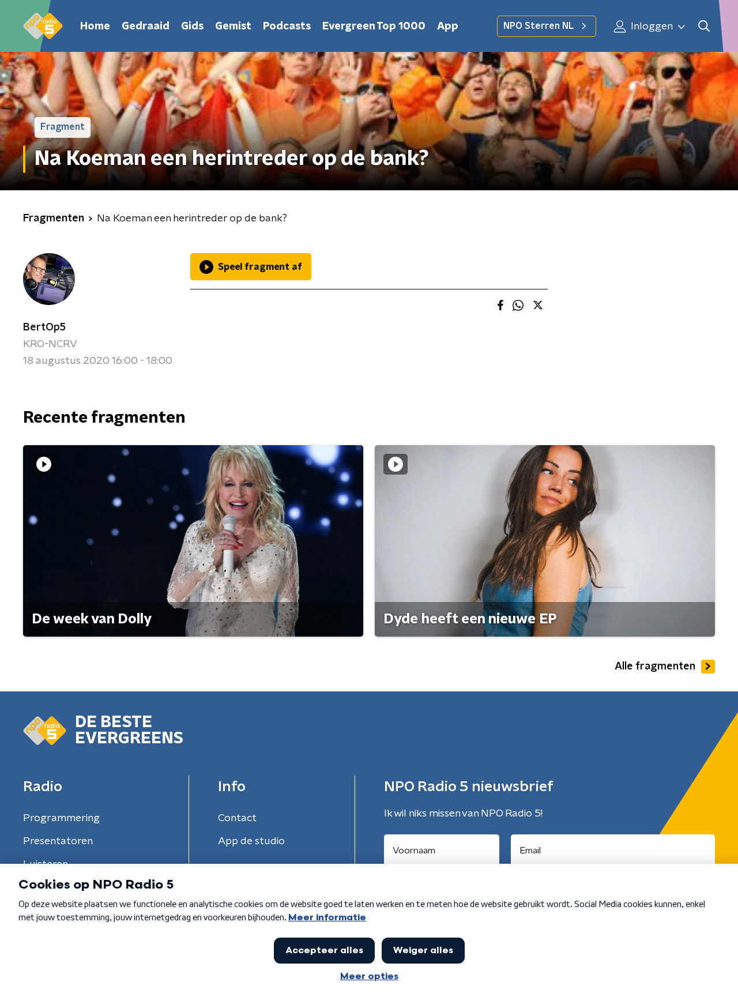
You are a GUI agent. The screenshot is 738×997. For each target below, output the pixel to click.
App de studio (251, 841)
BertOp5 (44, 327)
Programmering (61, 818)
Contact (237, 818)
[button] (703, 26)
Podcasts (287, 26)
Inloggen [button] (650, 26)
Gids (192, 26)
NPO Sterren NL (538, 26)
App (447, 26)
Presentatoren (58, 841)
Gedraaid (146, 26)
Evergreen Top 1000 (374, 26)
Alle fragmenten (655, 666)
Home (95, 26)
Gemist (233, 26)
